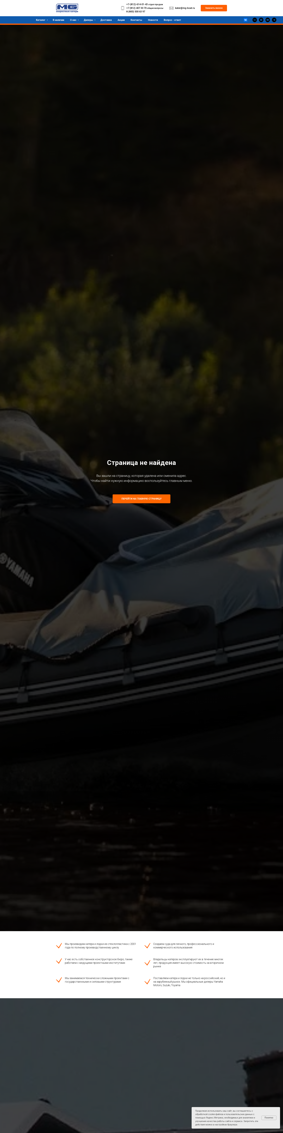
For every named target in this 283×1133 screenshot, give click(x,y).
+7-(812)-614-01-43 (137, 4)
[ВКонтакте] (245, 20)
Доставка (106, 20)
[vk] (254, 20)
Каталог (41, 20)
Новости (153, 20)
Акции (121, 20)
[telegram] (274, 20)
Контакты (136, 20)
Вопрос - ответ (172, 20)
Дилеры (89, 20)
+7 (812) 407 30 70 (136, 8)
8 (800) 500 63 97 (135, 11)
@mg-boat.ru (188, 8)
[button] (214, 8)
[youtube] (267, 20)
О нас (73, 20)
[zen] (261, 20)
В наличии (58, 20)
